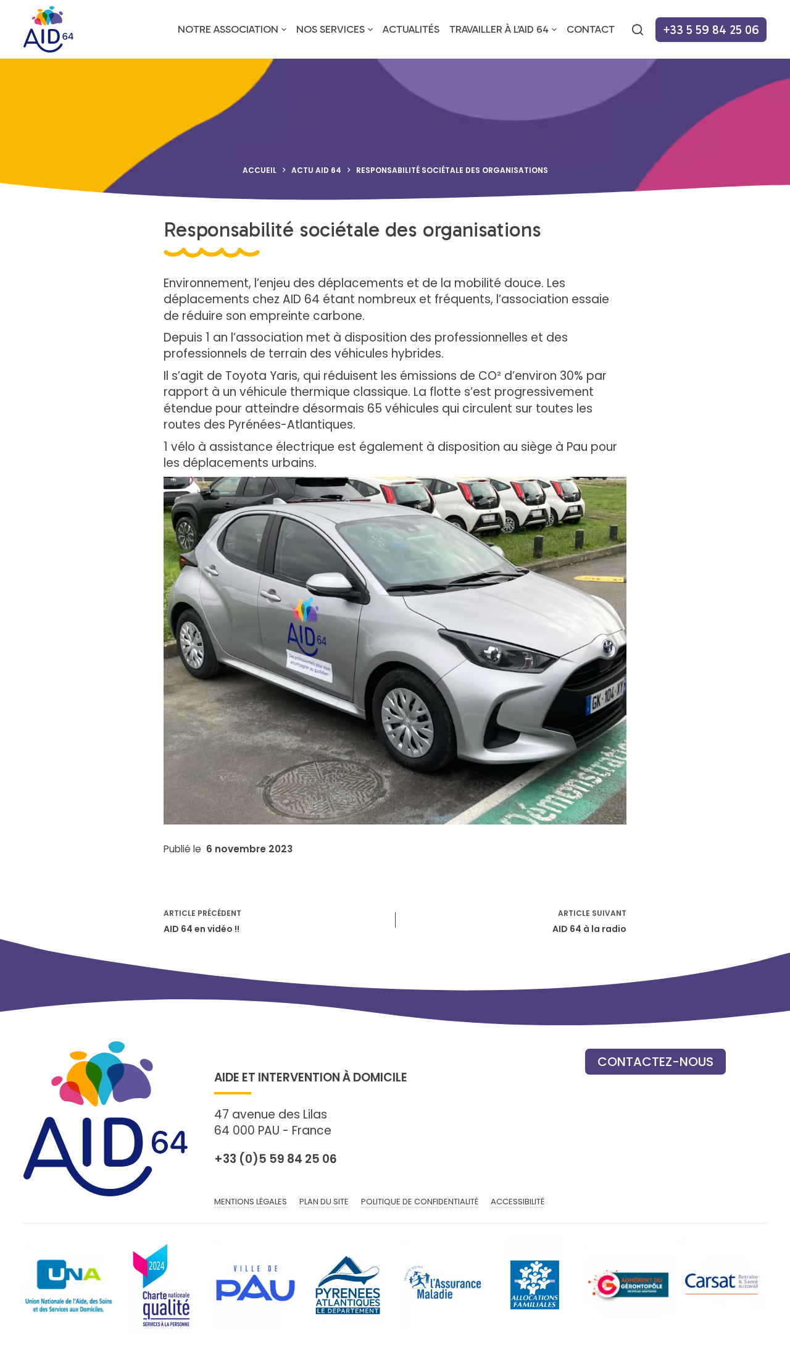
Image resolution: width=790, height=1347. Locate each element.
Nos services (330, 29)
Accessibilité (517, 1202)
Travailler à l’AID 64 (499, 29)
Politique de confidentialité (419, 1202)
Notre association (228, 29)
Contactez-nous (655, 1061)
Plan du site (324, 1202)
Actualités (411, 29)
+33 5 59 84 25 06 (711, 29)
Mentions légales (250, 1202)
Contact (591, 29)
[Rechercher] (637, 29)
